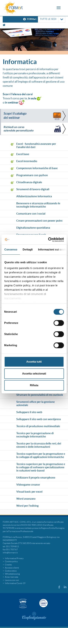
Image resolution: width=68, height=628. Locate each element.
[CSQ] (22, 603)
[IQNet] (43, 603)
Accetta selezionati (34, 373)
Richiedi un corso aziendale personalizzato (19, 128)
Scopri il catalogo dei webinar (15, 116)
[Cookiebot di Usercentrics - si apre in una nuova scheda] (48, 239)
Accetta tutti (34, 361)
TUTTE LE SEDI (48, 19)
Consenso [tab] (10, 249)
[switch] (58, 323)
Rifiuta (34, 385)
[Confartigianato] (34, 616)
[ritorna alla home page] (13, 8)
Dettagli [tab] (28, 249)
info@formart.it (10, 552)
